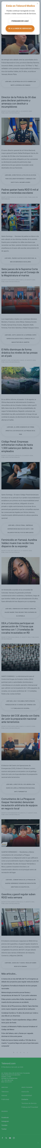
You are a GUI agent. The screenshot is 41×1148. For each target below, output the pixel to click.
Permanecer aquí (20, 21)
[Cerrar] (37, 3)
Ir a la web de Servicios (20, 28)
